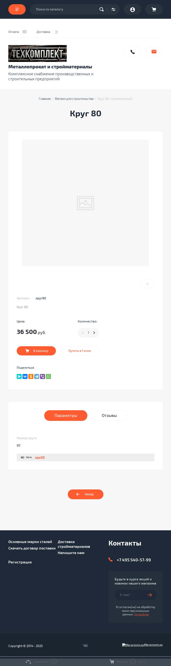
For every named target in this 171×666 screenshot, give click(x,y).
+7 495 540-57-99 (134, 560)
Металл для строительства (74, 99)
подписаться (151, 595)
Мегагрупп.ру (153, 645)
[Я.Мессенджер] (19, 376)
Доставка (43, 32)
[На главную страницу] (63, 53)
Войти (132, 9)
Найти (102, 9)
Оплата (13, 32)
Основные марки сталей (30, 541)
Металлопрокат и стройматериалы (50, 67)
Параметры (65, 415)
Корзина (154, 9)
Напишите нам (154, 51)
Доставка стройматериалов (74, 544)
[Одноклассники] (30, 376)
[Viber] (42, 376)
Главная (45, 99)
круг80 (40, 457)
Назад (89, 494)
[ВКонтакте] (25, 376)
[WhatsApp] (48, 376)
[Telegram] (36, 376)
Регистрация (20, 562)
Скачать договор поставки (32, 548)
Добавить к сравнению (147, 283)
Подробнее (141, 614)
